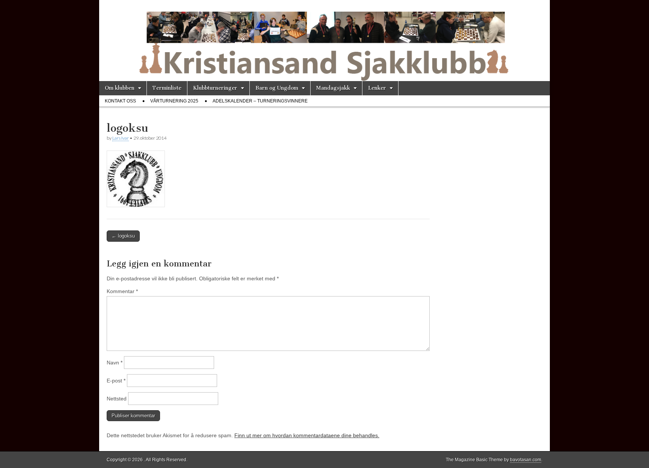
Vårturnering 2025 (174, 101)
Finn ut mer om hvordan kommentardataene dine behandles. (306, 435)
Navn (114, 363)
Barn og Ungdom (276, 88)
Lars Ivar (120, 138)
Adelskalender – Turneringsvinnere (260, 101)
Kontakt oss (120, 101)
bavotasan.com (525, 459)
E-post (116, 381)
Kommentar (122, 291)
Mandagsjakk (333, 88)
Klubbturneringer (215, 88)
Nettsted (117, 399)
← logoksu (123, 236)
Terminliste (166, 88)
